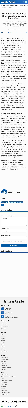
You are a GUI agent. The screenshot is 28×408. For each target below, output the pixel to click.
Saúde (2, 348)
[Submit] (23, 2)
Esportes (12, 5)
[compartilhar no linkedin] (13, 406)
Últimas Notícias (5, 5)
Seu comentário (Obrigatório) (8, 216)
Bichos (2, 334)
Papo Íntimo (3, 369)
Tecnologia (3, 350)
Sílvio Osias (3, 363)
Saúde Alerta (4, 365)
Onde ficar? (3, 328)
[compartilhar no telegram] (8, 406)
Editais (2, 378)
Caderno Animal (4, 357)
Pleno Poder (3, 361)
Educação (3, 340)
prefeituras (4, 202)
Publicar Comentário (14, 245)
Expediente (3, 386)
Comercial (3, 388)
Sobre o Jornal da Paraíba (6, 380)
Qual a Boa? (23, 5)
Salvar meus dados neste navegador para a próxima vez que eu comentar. (14, 241)
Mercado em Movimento (6, 367)
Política (17, 5)
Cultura (2, 336)
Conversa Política (4, 359)
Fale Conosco (4, 390)
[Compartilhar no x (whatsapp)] (5, 406)
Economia (3, 338)
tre (3, 204)
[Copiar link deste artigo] (16, 406)
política (10, 7)
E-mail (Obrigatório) (6, 235)
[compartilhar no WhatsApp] (2, 406)
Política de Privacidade (5, 392)
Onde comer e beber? (5, 326)
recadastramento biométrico (16, 202)
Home (4, 7)
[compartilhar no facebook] (10, 406)
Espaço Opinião (4, 394)
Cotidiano (3, 346)
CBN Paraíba (4, 384)
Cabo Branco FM (4, 382)
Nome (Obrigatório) (5, 228)
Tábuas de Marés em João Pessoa (8, 376)
